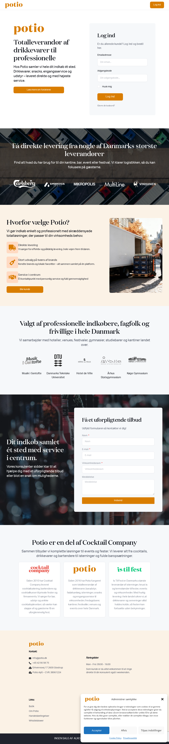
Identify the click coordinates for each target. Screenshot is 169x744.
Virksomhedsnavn (91, 463)
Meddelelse (88, 477)
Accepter (97, 730)
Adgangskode (104, 71)
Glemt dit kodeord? (106, 105)
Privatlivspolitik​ (130, 738)
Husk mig (107, 87)
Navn (85, 436)
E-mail (85, 449)
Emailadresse (104, 55)
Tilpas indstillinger (151, 730)
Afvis (124, 730)
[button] (162, 699)
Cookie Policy (115, 738)
